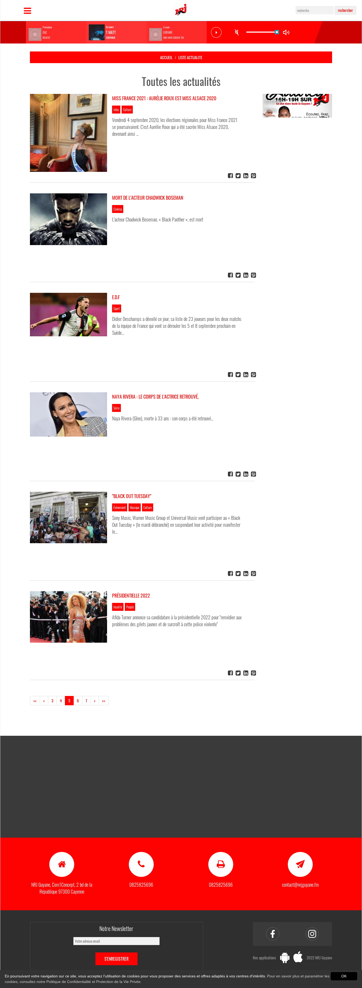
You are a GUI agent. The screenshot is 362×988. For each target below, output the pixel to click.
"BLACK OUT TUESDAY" (131, 496)
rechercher (345, 10)
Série (116, 408)
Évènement (119, 507)
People (130, 607)
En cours (110, 27)
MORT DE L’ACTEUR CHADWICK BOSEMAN (147, 197)
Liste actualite (190, 57)
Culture (127, 109)
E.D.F (116, 297)
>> (103, 700)
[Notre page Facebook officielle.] (272, 934)
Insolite (117, 607)
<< (35, 700)
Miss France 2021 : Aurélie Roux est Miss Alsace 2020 (164, 98)
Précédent (47, 27)
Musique (134, 507)
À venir (166, 27)
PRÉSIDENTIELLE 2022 (131, 595)
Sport (116, 308)
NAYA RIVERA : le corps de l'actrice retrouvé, (155, 396)
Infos (116, 109)
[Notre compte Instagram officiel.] (312, 934)
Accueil (166, 57)
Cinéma (117, 209)
